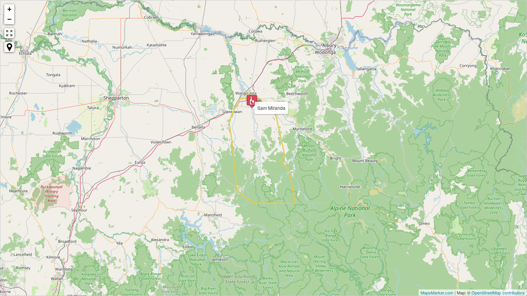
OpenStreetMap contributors (498, 292)
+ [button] (9, 9)
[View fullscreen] (9, 33)
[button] (9, 47)
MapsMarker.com (437, 292)
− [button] (9, 19)
